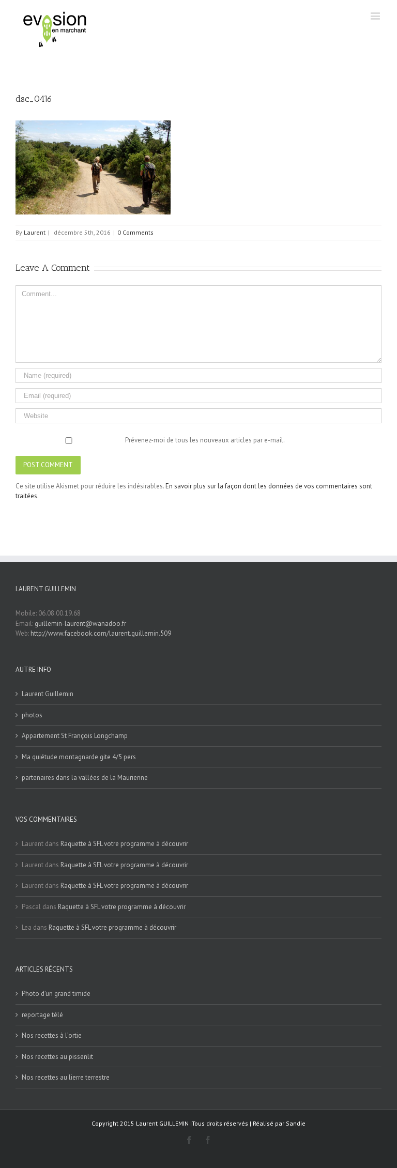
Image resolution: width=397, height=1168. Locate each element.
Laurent (34, 232)
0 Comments (135, 232)
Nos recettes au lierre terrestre (66, 1077)
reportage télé (42, 1014)
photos (32, 715)
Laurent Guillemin (47, 693)
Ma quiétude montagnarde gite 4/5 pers (79, 756)
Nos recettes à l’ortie (52, 1035)
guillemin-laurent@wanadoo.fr (80, 623)
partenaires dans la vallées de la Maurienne (85, 777)
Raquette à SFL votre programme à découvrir (124, 843)
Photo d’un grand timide (56, 993)
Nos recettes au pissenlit (57, 1056)
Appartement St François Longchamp (75, 735)
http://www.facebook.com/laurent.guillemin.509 (100, 633)
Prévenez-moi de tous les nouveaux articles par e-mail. (205, 440)
